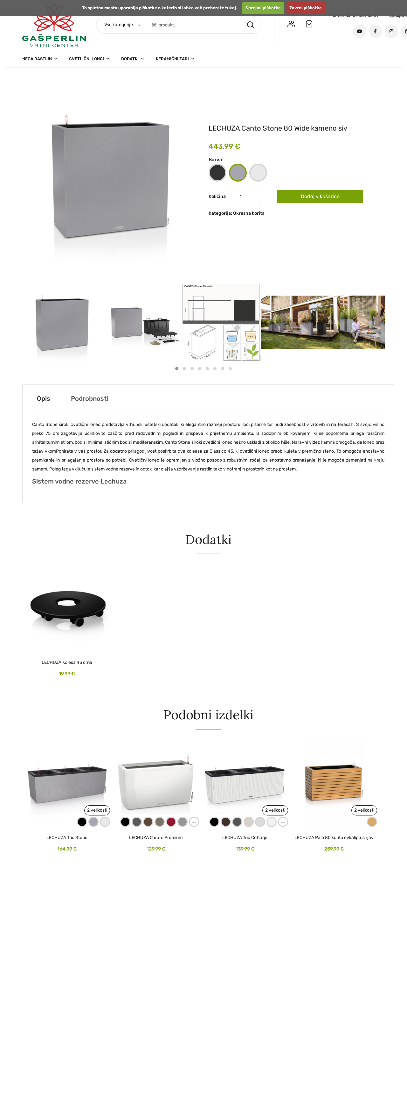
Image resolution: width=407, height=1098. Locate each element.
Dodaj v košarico (320, 196)
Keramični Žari (173, 58)
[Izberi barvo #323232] (217, 173)
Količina (217, 196)
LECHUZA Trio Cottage (244, 837)
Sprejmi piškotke (263, 7)
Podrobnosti (89, 398)
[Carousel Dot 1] (177, 368)
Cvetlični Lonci (87, 58)
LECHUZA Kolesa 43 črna (67, 662)
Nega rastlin (37, 58)
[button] (110, 175)
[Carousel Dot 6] (215, 368)
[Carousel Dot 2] (184, 368)
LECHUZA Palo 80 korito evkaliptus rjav (334, 837)
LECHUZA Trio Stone (66, 837)
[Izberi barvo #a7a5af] (238, 173)
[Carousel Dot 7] (222, 368)
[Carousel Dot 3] (192, 368)
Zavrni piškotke (305, 7)
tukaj (230, 7)
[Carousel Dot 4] (200, 368)
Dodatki (130, 58)
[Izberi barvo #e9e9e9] (258, 173)
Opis (43, 398)
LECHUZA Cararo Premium (156, 837)
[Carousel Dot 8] (230, 368)
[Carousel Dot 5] (207, 368)
